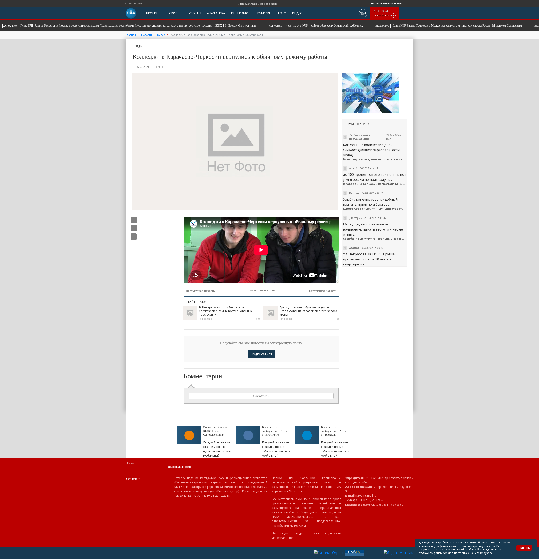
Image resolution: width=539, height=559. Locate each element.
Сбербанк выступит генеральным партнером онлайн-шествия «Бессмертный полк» (374, 238)
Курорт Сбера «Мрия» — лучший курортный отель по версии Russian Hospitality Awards (374, 209)
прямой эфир (382, 13)
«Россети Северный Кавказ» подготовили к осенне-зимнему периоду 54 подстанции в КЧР (382, 25)
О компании (132, 478)
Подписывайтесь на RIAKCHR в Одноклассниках (215, 431)
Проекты (153, 13)
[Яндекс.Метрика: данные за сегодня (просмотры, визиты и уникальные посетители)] (399, 552)
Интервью (239, 13)
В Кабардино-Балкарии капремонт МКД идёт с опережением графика (374, 184)
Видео (297, 13)
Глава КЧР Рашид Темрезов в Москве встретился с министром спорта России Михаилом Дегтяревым (230, 25)
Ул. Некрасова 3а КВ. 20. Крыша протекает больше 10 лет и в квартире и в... (369, 259)
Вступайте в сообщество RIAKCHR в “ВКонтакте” (276, 431)
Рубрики (263, 13)
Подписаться (261, 354)
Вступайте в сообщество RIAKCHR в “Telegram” (335, 431)
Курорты (193, 13)
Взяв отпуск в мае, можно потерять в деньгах (374, 159)
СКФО (173, 13)
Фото (281, 13)
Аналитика (216, 13)
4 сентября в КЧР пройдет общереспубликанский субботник (97, 25)
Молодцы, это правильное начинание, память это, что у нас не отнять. (373, 229)
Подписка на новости (179, 466)
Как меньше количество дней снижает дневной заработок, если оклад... (371, 150)
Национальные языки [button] (387, 3)
